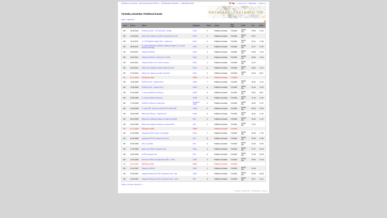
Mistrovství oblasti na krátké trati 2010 (156, 73)
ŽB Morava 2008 (148, 129)
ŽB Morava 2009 (148, 77)
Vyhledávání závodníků (169, 3)
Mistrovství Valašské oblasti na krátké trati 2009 (159, 119)
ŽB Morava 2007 (148, 164)
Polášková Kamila (220, 31)
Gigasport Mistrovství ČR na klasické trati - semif (160, 179)
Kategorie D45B (196, 103)
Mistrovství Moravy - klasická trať (154, 114)
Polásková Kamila (220, 57)
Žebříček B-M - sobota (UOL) (153, 87)
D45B (195, 77)
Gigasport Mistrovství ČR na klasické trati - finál (159, 174)
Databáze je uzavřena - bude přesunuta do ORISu (139, 3)
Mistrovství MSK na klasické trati (154, 149)
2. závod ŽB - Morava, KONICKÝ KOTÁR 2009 (159, 108)
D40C (195, 149)
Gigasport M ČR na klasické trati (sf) (155, 138)
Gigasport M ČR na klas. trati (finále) (155, 133)
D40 (194, 119)
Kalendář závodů (187, 3)
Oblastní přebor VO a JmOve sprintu (155, 62)
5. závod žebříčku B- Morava (152, 92)
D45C (195, 31)
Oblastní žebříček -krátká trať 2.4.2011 (156, 57)
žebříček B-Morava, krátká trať (153, 103)
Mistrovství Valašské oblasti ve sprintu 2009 (158, 124)
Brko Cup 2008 (147, 144)
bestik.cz (262, 3)
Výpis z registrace (128, 19)
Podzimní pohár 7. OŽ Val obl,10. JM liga (156, 31)
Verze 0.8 (242, 3)
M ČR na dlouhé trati (149, 154)
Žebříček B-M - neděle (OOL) (153, 82)
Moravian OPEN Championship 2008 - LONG (158, 159)
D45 (194, 138)
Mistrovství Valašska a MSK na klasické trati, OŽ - (160, 36)
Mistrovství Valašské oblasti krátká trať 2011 (158, 68)
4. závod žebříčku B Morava (152, 98)
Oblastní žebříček (148, 52)
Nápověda (252, 3)
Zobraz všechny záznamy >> (132, 184)
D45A (195, 133)
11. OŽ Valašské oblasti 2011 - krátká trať (157, 41)
